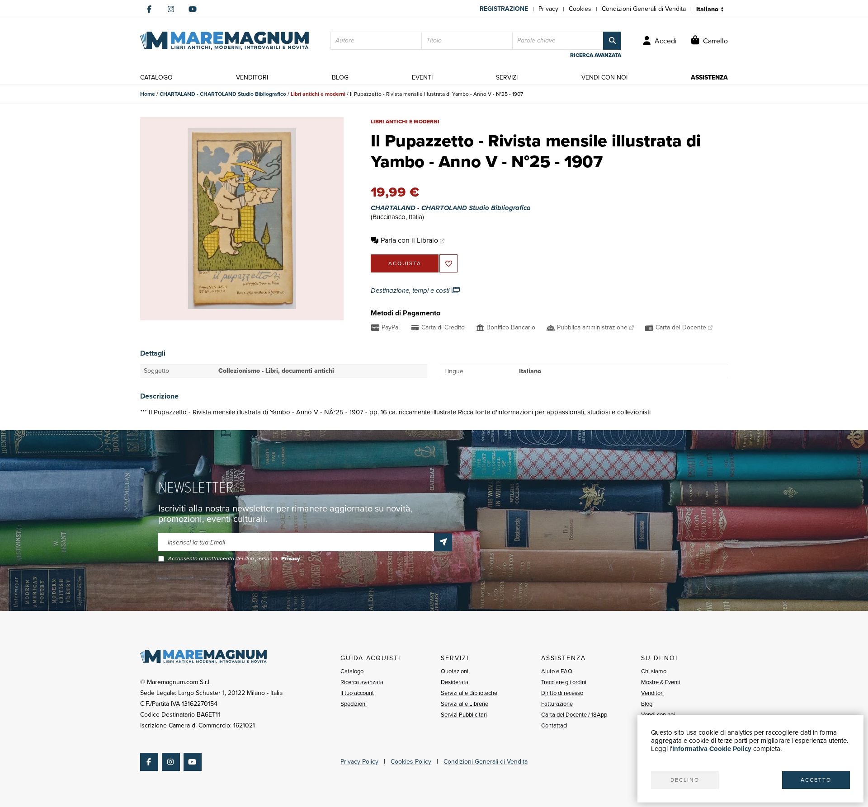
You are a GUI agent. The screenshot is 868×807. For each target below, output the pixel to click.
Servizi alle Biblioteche (469, 693)
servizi (507, 77)
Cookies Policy (411, 761)
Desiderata (454, 682)
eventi (422, 77)
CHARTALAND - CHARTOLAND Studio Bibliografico (223, 94)
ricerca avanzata (595, 55)
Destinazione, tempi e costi (411, 290)
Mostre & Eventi (660, 682)
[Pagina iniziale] (224, 41)
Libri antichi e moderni (318, 94)
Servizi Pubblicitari (464, 714)
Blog (646, 703)
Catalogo (351, 671)
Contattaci (554, 725)
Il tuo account (357, 693)
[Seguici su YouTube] (193, 9)
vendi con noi (604, 77)
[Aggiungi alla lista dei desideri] (448, 263)
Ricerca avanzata (361, 682)
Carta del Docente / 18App (574, 714)
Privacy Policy (359, 761)
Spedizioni (353, 703)
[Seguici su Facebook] (149, 9)
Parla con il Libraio (409, 240)
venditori (252, 77)
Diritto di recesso (562, 693)
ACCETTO (816, 780)
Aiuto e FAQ (556, 671)
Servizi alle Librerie (464, 703)
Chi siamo (653, 671)
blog (340, 77)
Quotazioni (454, 671)
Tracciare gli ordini (563, 682)
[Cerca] (612, 41)
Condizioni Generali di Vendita (644, 9)
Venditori (652, 693)
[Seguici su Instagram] (171, 9)
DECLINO (684, 780)
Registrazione (504, 9)
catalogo (156, 77)
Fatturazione (557, 703)
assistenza (709, 77)
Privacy (548, 9)
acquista (404, 263)
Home (147, 94)
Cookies (580, 9)
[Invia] (443, 542)
